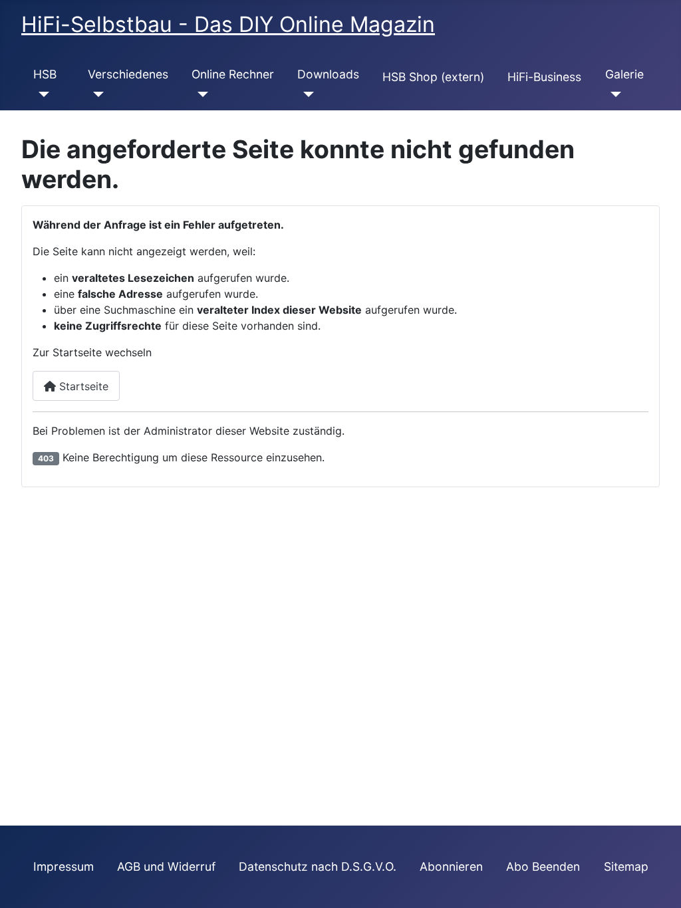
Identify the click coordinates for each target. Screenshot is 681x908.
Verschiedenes (128, 74)
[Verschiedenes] (96, 94)
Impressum (63, 866)
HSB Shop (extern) (433, 77)
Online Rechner (233, 74)
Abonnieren (451, 866)
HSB (45, 74)
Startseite (82, 386)
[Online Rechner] (200, 94)
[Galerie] (613, 94)
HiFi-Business (544, 77)
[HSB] (41, 94)
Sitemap (626, 866)
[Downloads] (305, 94)
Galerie (624, 74)
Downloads (328, 74)
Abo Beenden (543, 866)
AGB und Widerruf (166, 866)
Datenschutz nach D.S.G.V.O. (317, 866)
